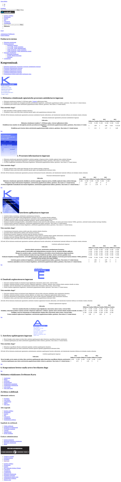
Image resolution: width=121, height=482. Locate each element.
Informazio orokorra (12, 45)
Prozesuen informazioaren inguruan (13, 68)
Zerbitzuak (7, 381)
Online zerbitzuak (8, 426)
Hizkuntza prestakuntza (10, 52)
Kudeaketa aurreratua (9, 475)
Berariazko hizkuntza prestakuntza (13, 441)
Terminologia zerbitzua (10, 419)
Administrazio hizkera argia (11, 477)
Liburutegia (7, 21)
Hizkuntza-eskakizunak (10, 42)
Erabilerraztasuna (8, 458)
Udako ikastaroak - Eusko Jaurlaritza (16, 49)
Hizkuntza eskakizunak (10, 442)
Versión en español (9, 456)
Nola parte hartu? (8, 388)
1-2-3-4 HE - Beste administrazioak (16, 48)
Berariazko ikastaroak (13, 54)
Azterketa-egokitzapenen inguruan (13, 72)
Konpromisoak (8, 382)
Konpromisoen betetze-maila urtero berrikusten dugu (17, 74)
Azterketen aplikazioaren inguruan (13, 69)
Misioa (5, 379)
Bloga (5, 444)
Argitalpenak (7, 23)
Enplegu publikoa (8, 15)
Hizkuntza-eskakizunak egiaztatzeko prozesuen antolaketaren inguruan (22, 66)
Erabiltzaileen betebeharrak (11, 385)
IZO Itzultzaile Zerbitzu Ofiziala (12, 468)
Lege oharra (7, 400)
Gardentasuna (7, 401)
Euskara (6, 18)
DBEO (6, 403)
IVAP (2, 30)
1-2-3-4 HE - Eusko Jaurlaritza (15, 46)
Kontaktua (6, 398)
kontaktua (3, 8)
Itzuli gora (6, 461)
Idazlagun (9, 57)
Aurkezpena (7, 378)
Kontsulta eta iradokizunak (11, 427)
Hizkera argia (7, 480)
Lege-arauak (7, 387)
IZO (5, 20)
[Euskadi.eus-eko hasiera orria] (10, 28)
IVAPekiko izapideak (9, 429)
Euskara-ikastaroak (9, 439)
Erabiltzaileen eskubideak (10, 384)
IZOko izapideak (8, 433)
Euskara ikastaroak (9, 44)
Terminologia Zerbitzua (10, 478)
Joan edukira (4, 1)
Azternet (34, 101)
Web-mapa (7, 404)
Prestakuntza (7, 17)
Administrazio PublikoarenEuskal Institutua (8, 34)
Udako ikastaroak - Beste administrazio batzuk (19, 51)
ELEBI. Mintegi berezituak (14, 55)
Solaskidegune (8, 432)
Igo (1, 131)
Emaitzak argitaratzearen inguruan (13, 71)
